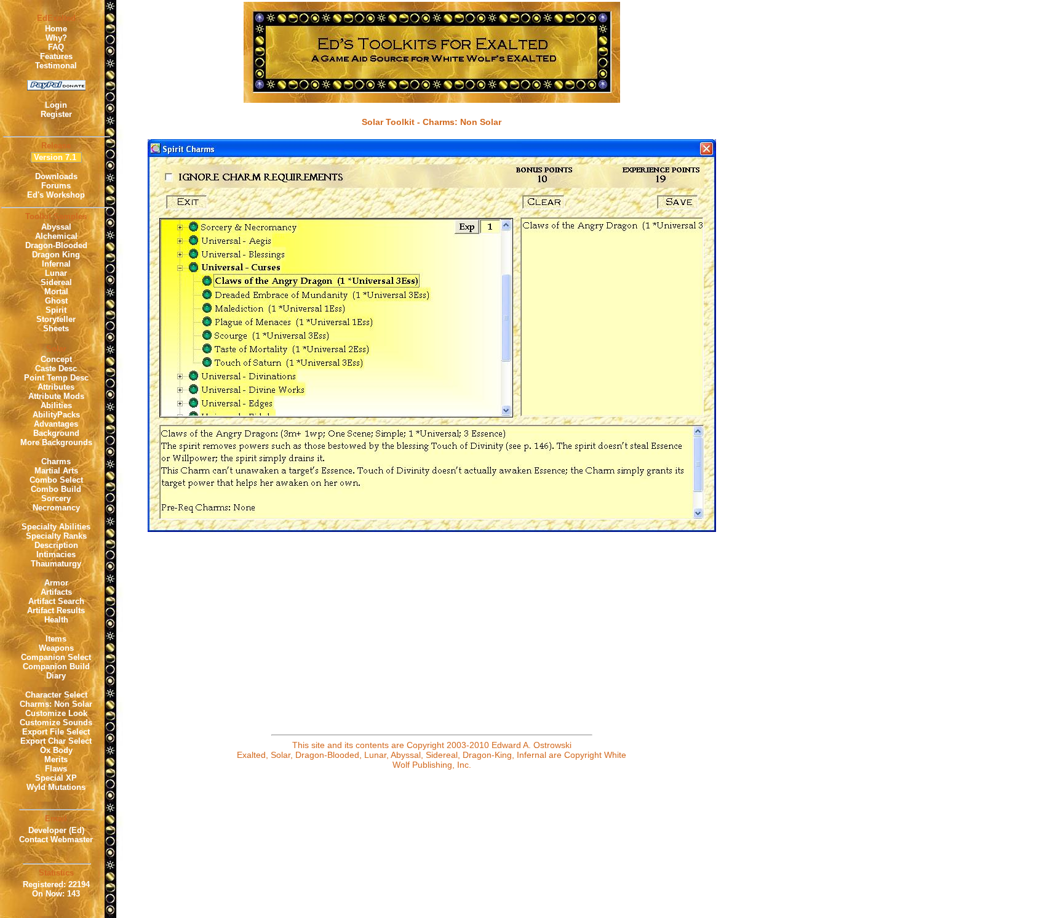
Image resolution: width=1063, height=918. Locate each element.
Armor (56, 582)
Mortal (56, 291)
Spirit (56, 310)
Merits (56, 759)
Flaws (56, 768)
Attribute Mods (56, 396)
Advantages (56, 424)
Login (56, 105)
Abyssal (56, 227)
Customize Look (56, 713)
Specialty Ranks (56, 536)
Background (56, 433)
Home (56, 28)
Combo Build (56, 489)
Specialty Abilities (56, 526)
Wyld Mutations (56, 787)
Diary (56, 675)
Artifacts (56, 592)
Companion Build (56, 666)
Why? (56, 37)
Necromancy (56, 507)
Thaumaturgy (56, 563)
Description (56, 545)
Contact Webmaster (56, 839)
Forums (56, 185)
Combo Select (56, 480)
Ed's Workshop (56, 194)
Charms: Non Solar (56, 704)
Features (56, 56)
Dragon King (56, 254)
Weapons (56, 648)
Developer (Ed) (56, 830)
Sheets (56, 328)
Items (56, 638)
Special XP (56, 778)
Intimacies (56, 554)
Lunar (56, 273)
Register (56, 114)
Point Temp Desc (56, 377)
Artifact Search (56, 601)
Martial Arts (56, 470)
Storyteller (56, 319)
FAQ (56, 47)
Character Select (56, 694)
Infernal (56, 263)
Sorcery (56, 498)
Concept (56, 359)
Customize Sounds (56, 722)
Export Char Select (56, 741)
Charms (56, 461)
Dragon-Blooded (56, 245)
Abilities (56, 405)
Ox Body (56, 750)
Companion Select (56, 657)
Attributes (56, 387)
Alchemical (56, 236)
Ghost (56, 300)
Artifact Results (56, 610)
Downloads (56, 176)
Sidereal (56, 282)
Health (56, 619)
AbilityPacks (56, 414)
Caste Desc (56, 368)
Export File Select (56, 731)
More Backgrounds (56, 442)
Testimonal (56, 65)
